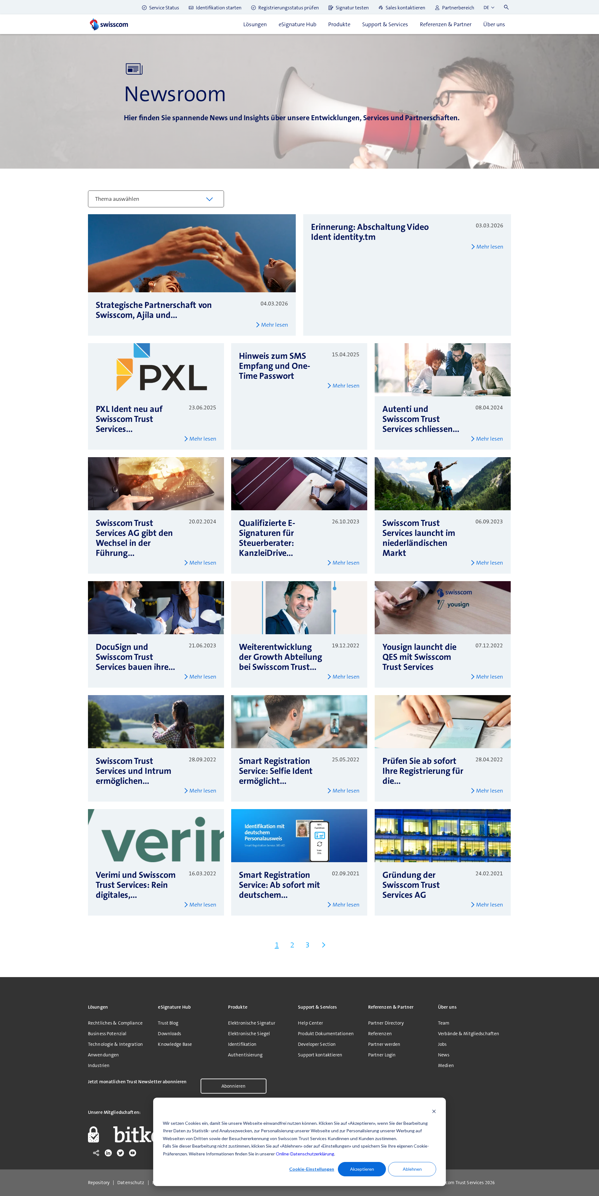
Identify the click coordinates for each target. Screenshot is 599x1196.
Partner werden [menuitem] (384, 1044)
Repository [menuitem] (99, 1182)
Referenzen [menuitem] (380, 1033)
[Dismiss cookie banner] (434, 1111)
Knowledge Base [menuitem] (175, 1044)
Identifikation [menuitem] (242, 1044)
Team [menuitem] (443, 1023)
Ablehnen (412, 1169)
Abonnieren (234, 1086)
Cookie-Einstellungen (311, 1169)
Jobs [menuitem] (442, 1044)
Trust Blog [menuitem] (168, 1023)
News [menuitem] (443, 1055)
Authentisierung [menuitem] (245, 1055)
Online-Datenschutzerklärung (305, 1153)
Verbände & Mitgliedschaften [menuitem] (468, 1033)
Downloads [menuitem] (169, 1033)
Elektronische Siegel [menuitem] (249, 1033)
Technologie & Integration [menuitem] (115, 1044)
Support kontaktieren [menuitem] (320, 1055)
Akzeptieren (362, 1169)
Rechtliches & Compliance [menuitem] (115, 1023)
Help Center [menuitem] (310, 1023)
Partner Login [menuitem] (382, 1055)
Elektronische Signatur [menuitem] (251, 1023)
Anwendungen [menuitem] (103, 1055)
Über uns (494, 24)
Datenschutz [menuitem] (130, 1182)
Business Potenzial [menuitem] (107, 1033)
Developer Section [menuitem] (317, 1044)
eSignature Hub (297, 24)
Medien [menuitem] (446, 1065)
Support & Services (385, 24)
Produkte (339, 24)
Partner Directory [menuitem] (386, 1023)
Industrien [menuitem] (99, 1065)
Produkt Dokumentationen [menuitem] (326, 1033)
